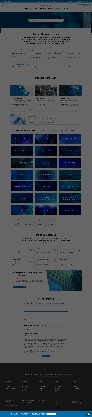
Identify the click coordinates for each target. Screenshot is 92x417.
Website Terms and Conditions (39, 414)
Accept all (51, 413)
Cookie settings (62, 413)
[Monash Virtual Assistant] (89, 414)
